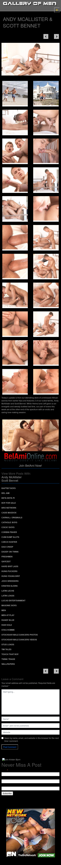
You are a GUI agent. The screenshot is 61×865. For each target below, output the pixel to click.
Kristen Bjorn (9, 585)
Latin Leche (7, 590)
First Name (6, 777)
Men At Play (7, 615)
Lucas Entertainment (13, 600)
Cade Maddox (8, 512)
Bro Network (8, 507)
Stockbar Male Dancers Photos (19, 634)
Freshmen (7, 556)
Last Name (6, 785)
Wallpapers (8, 664)
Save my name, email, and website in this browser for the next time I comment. (31, 739)
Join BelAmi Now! (30, 465)
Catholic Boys (9, 522)
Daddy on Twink (10, 551)
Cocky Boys (7, 527)
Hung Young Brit (10, 576)
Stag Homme (8, 629)
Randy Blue (7, 620)
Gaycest (6, 561)
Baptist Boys (8, 488)
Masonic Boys (9, 605)
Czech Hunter (9, 541)
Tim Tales (6, 649)
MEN (3, 610)
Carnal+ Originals (11, 517)
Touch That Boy (10, 654)
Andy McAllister (11, 477)
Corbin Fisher (9, 532)
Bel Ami (5, 493)
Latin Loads (7, 595)
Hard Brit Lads (9, 566)
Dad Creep (7, 546)
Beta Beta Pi (8, 497)
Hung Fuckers (9, 571)
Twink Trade (8, 659)
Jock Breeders (10, 580)
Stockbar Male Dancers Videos (19, 639)
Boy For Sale (8, 502)
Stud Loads (7, 644)
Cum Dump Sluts (10, 537)
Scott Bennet (9, 480)
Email (4, 770)
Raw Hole (6, 624)
